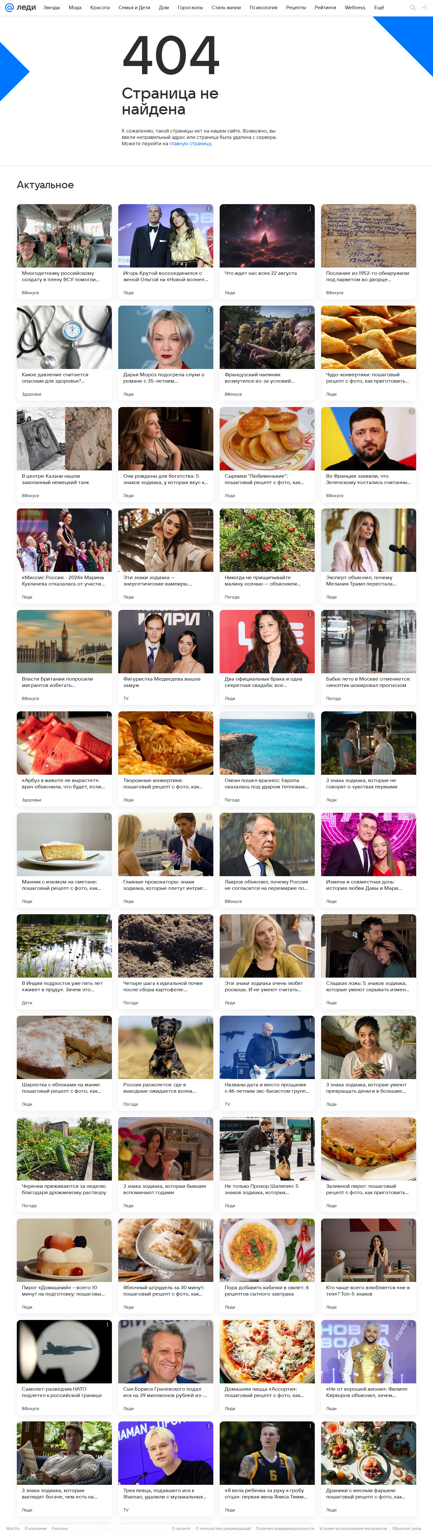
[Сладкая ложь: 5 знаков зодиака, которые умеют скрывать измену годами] (368, 961)
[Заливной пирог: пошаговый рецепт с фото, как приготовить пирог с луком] (368, 1164)
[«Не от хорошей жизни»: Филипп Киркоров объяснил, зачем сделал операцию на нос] (368, 1367)
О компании (36, 1528)
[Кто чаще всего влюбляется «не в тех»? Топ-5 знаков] (368, 1266)
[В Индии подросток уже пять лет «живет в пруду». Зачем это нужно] (64, 961)
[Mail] (9, 7)
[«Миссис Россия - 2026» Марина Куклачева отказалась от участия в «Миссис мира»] (64, 556)
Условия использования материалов (353, 1528)
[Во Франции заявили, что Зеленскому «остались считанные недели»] (368, 454)
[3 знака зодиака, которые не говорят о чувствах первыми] (368, 758)
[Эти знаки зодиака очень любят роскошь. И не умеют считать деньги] (267, 961)
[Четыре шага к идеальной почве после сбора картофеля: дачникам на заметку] (165, 961)
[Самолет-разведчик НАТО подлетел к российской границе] (64, 1367)
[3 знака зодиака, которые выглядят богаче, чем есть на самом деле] (64, 1469)
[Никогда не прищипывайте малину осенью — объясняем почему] (267, 556)
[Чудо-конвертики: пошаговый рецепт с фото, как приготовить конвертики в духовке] (368, 353)
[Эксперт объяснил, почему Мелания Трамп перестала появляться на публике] (368, 556)
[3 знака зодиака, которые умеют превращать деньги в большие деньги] (368, 1063)
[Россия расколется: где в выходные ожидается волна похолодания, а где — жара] (165, 1063)
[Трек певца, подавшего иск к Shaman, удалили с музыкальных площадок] (165, 1469)
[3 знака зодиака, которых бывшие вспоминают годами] (165, 1164)
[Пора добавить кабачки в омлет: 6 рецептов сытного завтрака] (267, 1266)
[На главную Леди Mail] (25, 7)
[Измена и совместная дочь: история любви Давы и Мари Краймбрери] (368, 860)
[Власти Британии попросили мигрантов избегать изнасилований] (64, 657)
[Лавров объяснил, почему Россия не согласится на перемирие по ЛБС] (267, 860)
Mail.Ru (13, 1528)
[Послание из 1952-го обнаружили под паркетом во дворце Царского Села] (368, 251)
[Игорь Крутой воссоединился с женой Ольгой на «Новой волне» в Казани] (165, 251)
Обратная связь (407, 1528)
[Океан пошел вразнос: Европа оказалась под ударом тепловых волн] (267, 758)
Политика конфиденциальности (285, 1528)
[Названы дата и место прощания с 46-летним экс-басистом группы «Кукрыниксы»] (267, 1063)
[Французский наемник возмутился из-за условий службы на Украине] (267, 353)
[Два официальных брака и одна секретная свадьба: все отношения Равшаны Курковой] (267, 657)
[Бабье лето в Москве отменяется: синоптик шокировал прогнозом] (368, 657)
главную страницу (190, 143)
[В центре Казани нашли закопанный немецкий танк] (64, 454)
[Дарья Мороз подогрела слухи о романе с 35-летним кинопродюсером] (165, 353)
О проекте (181, 1528)
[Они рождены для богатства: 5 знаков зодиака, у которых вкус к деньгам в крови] (165, 454)
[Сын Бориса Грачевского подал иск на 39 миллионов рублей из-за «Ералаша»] (165, 1367)
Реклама (60, 1528)
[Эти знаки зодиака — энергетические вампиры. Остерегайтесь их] (165, 556)
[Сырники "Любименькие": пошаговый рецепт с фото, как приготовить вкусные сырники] (267, 454)
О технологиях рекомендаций (223, 1528)
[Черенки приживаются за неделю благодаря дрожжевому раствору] (64, 1164)
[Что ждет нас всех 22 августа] (267, 251)
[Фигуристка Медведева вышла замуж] (165, 657)
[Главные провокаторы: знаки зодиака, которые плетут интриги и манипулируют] (165, 860)
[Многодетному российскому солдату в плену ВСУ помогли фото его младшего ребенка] (64, 251)
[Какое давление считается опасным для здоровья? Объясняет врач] (64, 353)
